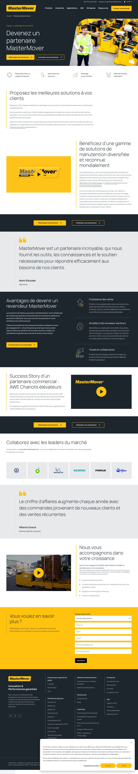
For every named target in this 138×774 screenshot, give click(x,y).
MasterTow (51, 709)
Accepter (108, 765)
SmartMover (51, 702)
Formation (110, 707)
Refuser (124, 765)
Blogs (79, 702)
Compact (50, 684)
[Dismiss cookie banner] (131, 743)
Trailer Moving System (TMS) (57, 724)
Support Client (112, 703)
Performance (51, 688)
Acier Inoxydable (53, 728)
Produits (48, 8)
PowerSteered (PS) (54, 720)
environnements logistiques (90, 185)
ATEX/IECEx (51, 731)
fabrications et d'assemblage (90, 183)
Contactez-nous (112, 692)
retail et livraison (110, 183)
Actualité (110, 689)
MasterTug (51, 706)
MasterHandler (52, 713)
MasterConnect (112, 714)
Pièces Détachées (113, 710)
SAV (82, 8)
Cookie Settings (7, 772)
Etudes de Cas (82, 698)
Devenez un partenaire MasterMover (110, 2)
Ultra (49, 691)
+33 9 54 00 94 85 (91, 2)
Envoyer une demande (121, 8)
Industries (59, 8)
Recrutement (111, 685)
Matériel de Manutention (86, 688)
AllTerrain (50, 717)
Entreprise (91, 8)
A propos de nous (113, 681)
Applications (72, 8)
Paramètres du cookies (91, 765)
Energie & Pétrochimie (85, 729)
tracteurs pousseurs (18, 127)
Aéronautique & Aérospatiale (87, 713)
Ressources (103, 8)
